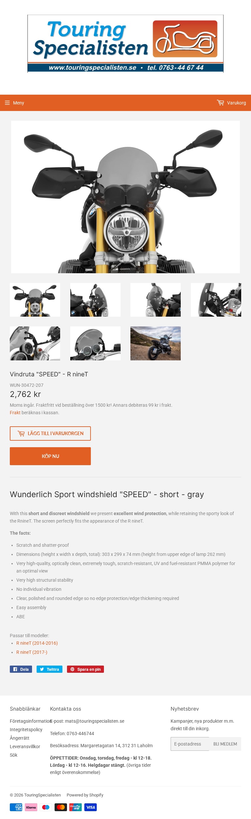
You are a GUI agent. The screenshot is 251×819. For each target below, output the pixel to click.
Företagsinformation (31, 721)
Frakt (15, 412)
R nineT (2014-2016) (37, 643)
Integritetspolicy (26, 729)
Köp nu (50, 456)
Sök (13, 755)
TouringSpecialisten (42, 795)
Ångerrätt (19, 738)
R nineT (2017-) (31, 652)
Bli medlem (225, 744)
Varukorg (236, 102)
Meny (18, 102)
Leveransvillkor (25, 746)
